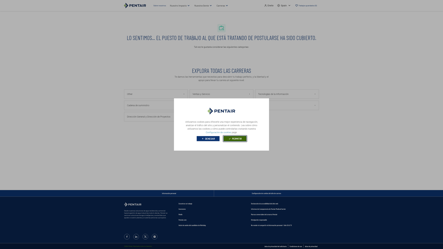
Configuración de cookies (218, 132)
